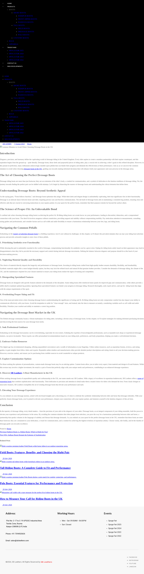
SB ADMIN (6, 144)
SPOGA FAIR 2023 (16, 57)
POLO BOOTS (23, 35)
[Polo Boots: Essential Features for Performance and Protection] (38, 477)
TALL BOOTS (19, 25)
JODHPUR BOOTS (25, 16)
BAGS (11, 41)
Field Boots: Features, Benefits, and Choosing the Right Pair (35, 452)
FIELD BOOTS (24, 28)
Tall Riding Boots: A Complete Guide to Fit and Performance (35, 467)
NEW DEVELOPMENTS (14, 66)
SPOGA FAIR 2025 (16, 50)
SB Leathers (16, 373)
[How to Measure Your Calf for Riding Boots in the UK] (31, 492)
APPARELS (13, 44)
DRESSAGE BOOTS (26, 32)
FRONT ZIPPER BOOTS (27, 19)
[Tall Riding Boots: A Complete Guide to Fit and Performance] (27, 462)
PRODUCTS (11, 7)
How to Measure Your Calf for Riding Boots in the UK (31, 498)
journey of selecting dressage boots (25, 234)
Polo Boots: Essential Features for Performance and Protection (36, 483)
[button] (62, 71)
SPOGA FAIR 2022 (16, 60)
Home (9, 3)
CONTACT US (11, 63)
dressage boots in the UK (33, 169)
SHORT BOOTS (20, 13)
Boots (29, 144)
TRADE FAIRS (11, 47)
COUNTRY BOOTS (21, 38)
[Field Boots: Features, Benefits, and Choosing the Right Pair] (34, 446)
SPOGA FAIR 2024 (16, 54)
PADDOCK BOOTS (25, 22)
